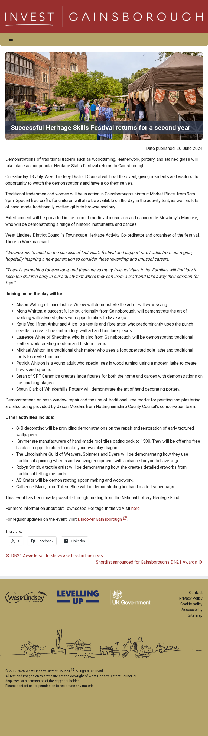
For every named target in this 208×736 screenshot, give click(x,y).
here (135, 508)
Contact (196, 592)
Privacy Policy (191, 598)
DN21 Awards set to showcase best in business (57, 555)
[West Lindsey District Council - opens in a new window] (26, 597)
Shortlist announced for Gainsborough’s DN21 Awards (146, 562)
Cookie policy (191, 604)
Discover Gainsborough (102, 519)
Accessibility (192, 610)
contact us (25, 686)
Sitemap (195, 615)
